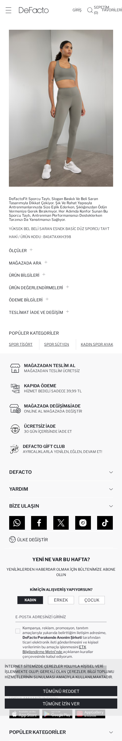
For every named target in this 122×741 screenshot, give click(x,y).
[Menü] (8, 10)
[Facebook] (39, 523)
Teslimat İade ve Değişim (36, 312)
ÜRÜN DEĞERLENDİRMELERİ (36, 287)
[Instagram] (83, 523)
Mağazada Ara (25, 263)
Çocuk (91, 599)
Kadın (30, 600)
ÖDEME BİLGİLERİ (26, 300)
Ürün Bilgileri (24, 275)
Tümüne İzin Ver (61, 703)
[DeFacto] (34, 10)
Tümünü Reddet (61, 691)
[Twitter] (61, 523)
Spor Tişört (21, 344)
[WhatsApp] (17, 523)
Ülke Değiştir (32, 539)
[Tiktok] (105, 523)
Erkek (61, 599)
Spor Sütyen (56, 344)
